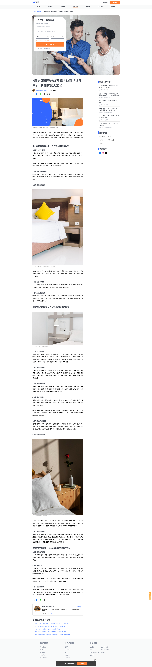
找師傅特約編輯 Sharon (41, 90)
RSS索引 (67, 658)
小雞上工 (92, 649)
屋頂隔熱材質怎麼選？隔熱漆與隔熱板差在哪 (47, 629)
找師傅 (66, 647)
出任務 (103, 652)
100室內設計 (105, 647)
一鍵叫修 (114, 2)
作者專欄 (79, 607)
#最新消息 (102, 143)
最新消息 (100, 6)
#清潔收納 (110, 140)
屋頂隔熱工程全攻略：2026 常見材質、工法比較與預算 (50, 632)
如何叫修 (67, 649)
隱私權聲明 (43, 658)
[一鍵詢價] (150, 599)
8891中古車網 (105, 649)
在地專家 (67, 655)
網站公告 (42, 649)
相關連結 (44, 613)
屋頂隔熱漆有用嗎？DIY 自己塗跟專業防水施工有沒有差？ (51, 623)
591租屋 (92, 655)
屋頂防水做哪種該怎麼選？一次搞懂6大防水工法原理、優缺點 (52, 634)
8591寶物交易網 (94, 652)
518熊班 (92, 647)
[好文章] (36, 2)
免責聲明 (42, 652)
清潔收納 (88, 6)
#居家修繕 (102, 136)
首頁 (33, 11)
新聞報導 (113, 6)
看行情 (66, 652)
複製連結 (47, 94)
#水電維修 (102, 140)
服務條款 (42, 655)
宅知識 (38, 6)
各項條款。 (48, 48)
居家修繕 (75, 6)
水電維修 (63, 6)
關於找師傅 (43, 647)
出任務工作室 (50, 613)
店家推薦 (50, 6)
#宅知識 (110, 136)
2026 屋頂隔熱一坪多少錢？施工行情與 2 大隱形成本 (50, 626)
